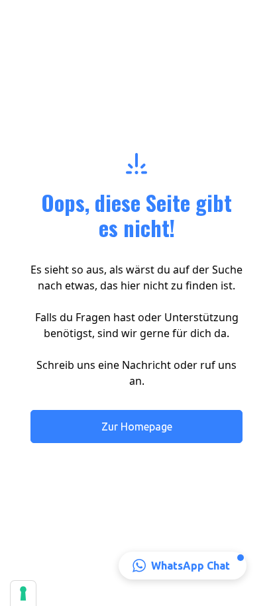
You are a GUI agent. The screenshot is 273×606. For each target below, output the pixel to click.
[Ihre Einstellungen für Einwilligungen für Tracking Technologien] (23, 593)
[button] (182, 566)
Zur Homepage (136, 426)
